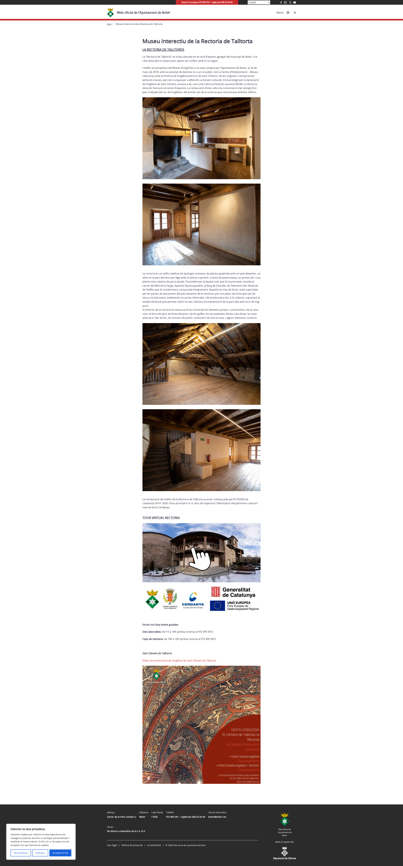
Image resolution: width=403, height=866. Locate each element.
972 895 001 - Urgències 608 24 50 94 (185, 816)
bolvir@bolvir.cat (217, 816)
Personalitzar (21, 852)
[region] (41, 842)
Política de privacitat (132, 845)
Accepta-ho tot (60, 852)
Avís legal (112, 845)
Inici (109, 24)
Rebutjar (40, 852)
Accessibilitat (154, 845)
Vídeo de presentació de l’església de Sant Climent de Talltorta (179, 660)
